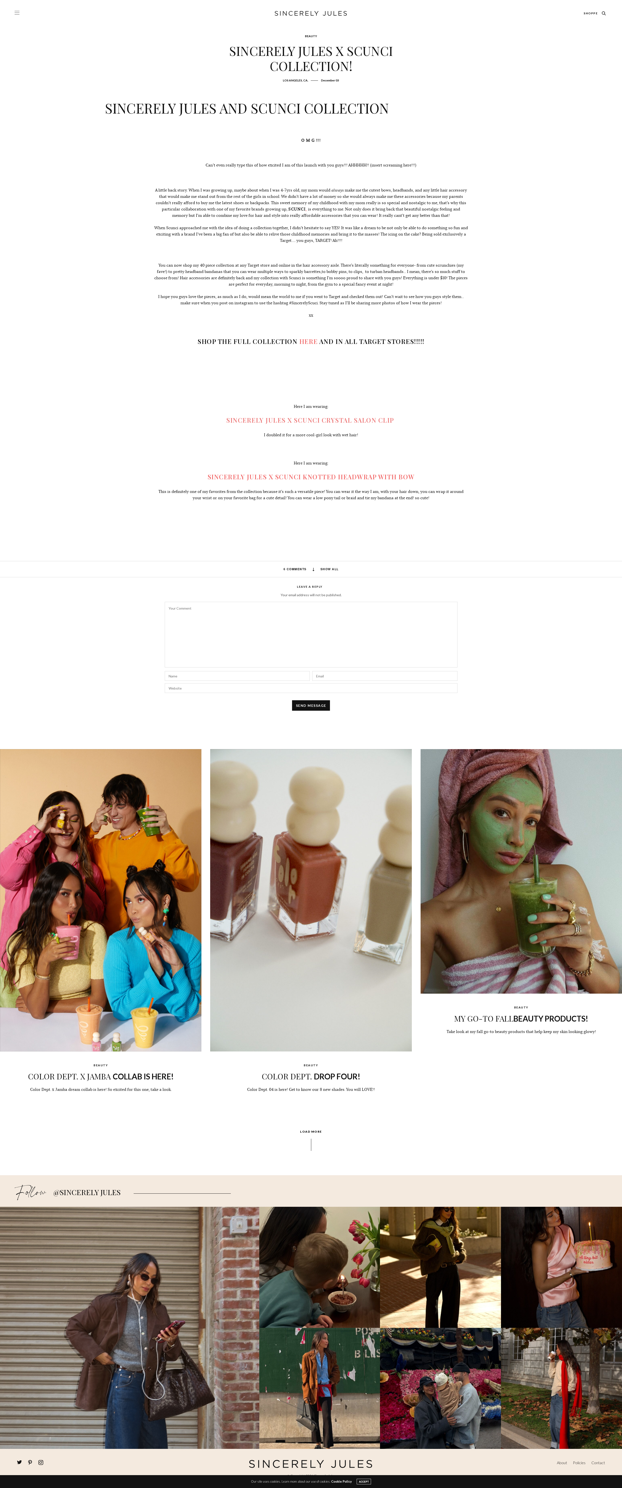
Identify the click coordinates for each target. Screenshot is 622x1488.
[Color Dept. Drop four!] (311, 899)
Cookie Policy (341, 1481)
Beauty (311, 36)
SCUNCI (297, 209)
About (562, 1462)
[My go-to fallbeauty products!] (521, 870)
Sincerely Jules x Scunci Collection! (311, 58)
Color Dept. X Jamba (101, 1076)
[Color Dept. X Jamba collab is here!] (100, 899)
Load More (311, 1131)
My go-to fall (521, 1018)
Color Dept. (311, 1076)
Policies (579, 1462)
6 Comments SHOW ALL (311, 569)
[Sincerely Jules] (311, 13)
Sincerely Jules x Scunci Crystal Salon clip (310, 420)
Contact (598, 1462)
